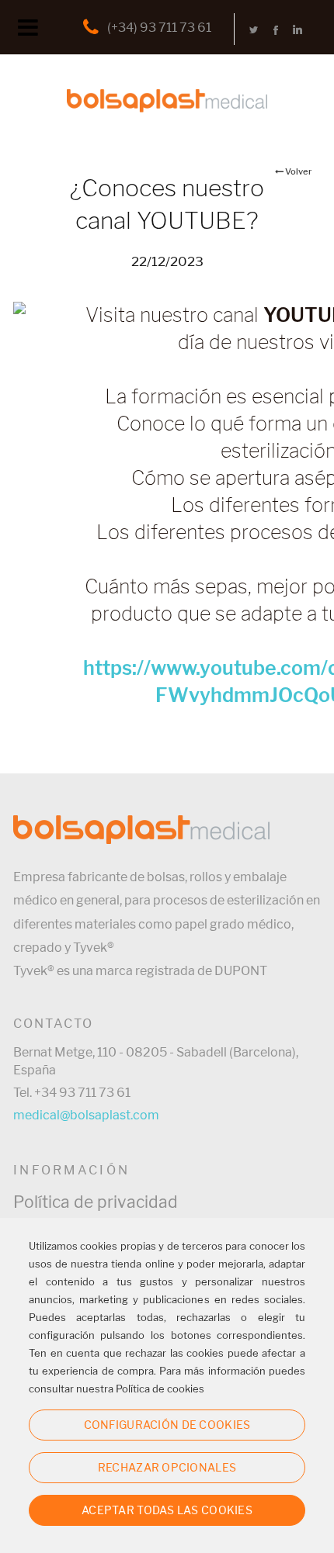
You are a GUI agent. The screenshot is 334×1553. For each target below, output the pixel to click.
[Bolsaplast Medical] (167, 74)
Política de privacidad (95, 1202)
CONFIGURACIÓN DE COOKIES (167, 1424)
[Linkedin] (297, 29)
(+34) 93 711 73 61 (159, 27)
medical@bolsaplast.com (86, 1115)
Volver (298, 171)
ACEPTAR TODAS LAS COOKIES (167, 1510)
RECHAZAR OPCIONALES (167, 1467)
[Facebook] (275, 29)
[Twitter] (254, 29)
